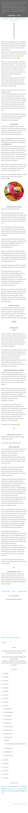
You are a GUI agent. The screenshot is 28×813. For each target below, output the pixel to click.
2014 (4, 767)
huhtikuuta (7, 737)
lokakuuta (7, 715)
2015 (4, 763)
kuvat (3, 789)
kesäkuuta (7, 730)
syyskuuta (7, 719)
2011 (4, 777)
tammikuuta (8, 755)
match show (10, 789)
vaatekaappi (5, 18)
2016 (4, 760)
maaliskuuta (8, 748)
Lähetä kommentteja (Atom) (12, 637)
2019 (4, 698)
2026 (4, 673)
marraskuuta (8, 712)
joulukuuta (7, 708)
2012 (4, 774)
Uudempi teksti (6, 591)
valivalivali (11, 18)
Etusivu (14, 591)
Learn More (11, 15)
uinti (6, 791)
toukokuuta (8, 733)
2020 (4, 695)
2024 (4, 680)
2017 (4, 705)
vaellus (10, 791)
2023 (4, 684)
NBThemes (24, 803)
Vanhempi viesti (22, 591)
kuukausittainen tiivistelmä (18, 786)
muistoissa (19, 789)
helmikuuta (8, 752)
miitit (15, 789)
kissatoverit (4, 786)
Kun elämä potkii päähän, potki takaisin (15, 743)
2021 (4, 691)
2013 (4, 770)
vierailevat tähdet (19, 18)
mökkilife (24, 789)
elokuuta (7, 723)
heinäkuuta (8, 726)
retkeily (3, 791)
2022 (4, 688)
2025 (4, 677)
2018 (4, 702)
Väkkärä (6, 740)
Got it (19, 15)
